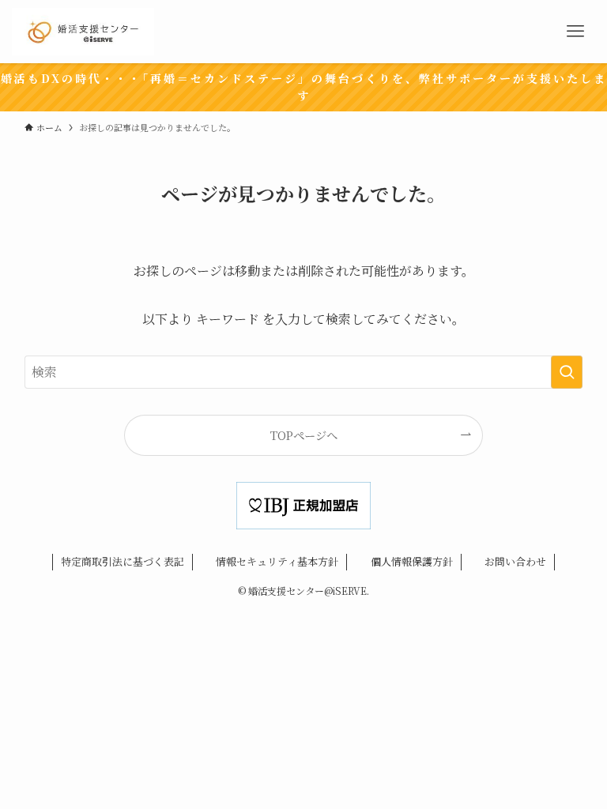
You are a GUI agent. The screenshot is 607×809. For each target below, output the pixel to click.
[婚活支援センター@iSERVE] (83, 31)
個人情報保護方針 (412, 561)
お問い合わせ (515, 561)
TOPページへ (303, 435)
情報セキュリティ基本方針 (277, 561)
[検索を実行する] (566, 372)
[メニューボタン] (575, 31)
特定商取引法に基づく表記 (122, 561)
